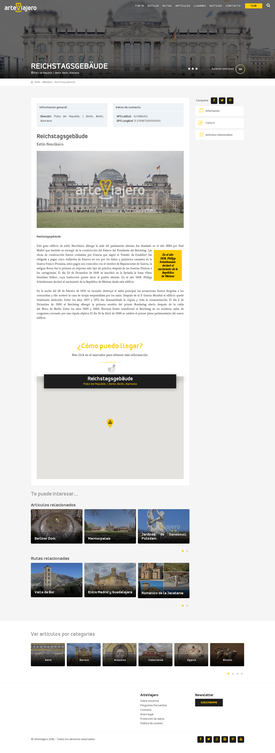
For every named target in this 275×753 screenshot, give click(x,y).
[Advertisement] (219, 200)
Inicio (37, 82)
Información (213, 111)
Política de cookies (151, 723)
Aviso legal (147, 714)
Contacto (233, 5)
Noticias (216, 5)
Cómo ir (210, 123)
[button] (110, 423)
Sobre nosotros (149, 701)
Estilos (153, 5)
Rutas (167, 5)
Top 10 (139, 5)
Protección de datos (152, 718)
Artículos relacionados (219, 135)
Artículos (182, 5)
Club (254, 5)
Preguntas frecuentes (153, 705)
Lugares (200, 5)
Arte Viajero (20, 7)
